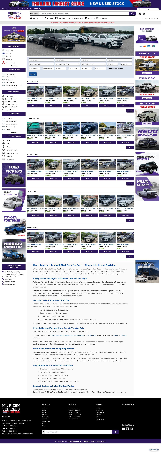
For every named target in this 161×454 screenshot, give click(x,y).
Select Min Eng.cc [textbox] (87, 64)
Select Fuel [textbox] (85, 60)
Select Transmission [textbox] (62, 64)
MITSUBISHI (46, 416)
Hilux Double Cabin (76, 335)
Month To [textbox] (98, 68)
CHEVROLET (46, 421)
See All (130, 110)
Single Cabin (91, 335)
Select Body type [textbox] (35, 64)
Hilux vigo (10, 82)
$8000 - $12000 (10, 99)
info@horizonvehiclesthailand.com (20, 434)
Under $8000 (9, 96)
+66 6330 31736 (9, 284)
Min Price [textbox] (111, 64)
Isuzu (8, 56)
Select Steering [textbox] (113, 60)
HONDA (44, 419)
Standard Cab (11, 124)
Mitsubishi (10, 62)
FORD (44, 410)
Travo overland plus (13, 85)
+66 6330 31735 (152, 18)
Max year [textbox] (85, 68)
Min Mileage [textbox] (33, 68)
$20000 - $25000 (11, 107)
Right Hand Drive (12, 153)
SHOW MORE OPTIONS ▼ (116, 68)
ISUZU (44, 412)
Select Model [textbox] (60, 60)
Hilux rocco (11, 77)
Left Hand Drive (12, 150)
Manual (9, 156)
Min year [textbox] (58, 68)
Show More (14, 65)
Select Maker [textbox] (33, 60)
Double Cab (11, 121)
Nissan (9, 59)
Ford (8, 53)
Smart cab (10, 127)
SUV (8, 129)
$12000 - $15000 (11, 101)
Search (32, 74)
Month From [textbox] (73, 68)
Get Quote (36, 105)
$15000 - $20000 (11, 104)
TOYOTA (44, 408)
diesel (116, 335)
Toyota (9, 50)
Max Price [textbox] (124, 64)
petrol (124, 335)
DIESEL (9, 143)
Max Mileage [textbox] (47, 68)
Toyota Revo (54, 335)
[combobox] (41, 59)
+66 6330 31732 (139, 18)
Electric (9, 147)
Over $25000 (9, 109)
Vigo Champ (64, 335)
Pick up (9, 118)
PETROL (9, 140)
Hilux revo (10, 74)
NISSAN (44, 414)
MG (43, 423)
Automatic (10, 159)
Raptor (9, 79)
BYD (43, 425)
